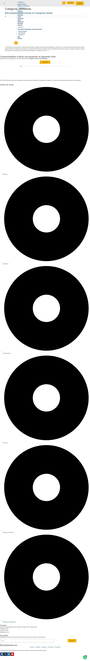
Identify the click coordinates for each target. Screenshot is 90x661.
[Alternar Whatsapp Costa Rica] (85, 657)
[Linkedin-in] (9, 654)
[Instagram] (5, 654)
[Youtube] (12, 654)
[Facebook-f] (2, 654)
